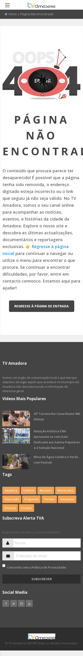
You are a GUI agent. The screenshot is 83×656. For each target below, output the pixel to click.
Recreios (46, 490)
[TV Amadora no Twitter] (13, 603)
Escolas (26, 508)
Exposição (12, 499)
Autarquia (67, 499)
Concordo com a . (37, 567)
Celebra (28, 490)
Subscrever (41, 579)
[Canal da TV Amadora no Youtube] (29, 603)
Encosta (10, 508)
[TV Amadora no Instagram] (21, 603)
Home (13, 14)
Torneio (49, 499)
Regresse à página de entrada (41, 306)
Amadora (11, 490)
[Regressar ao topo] (68, 627)
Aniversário (65, 490)
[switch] (3, 565)
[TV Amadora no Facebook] (5, 603)
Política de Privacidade (49, 567)
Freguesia (31, 499)
